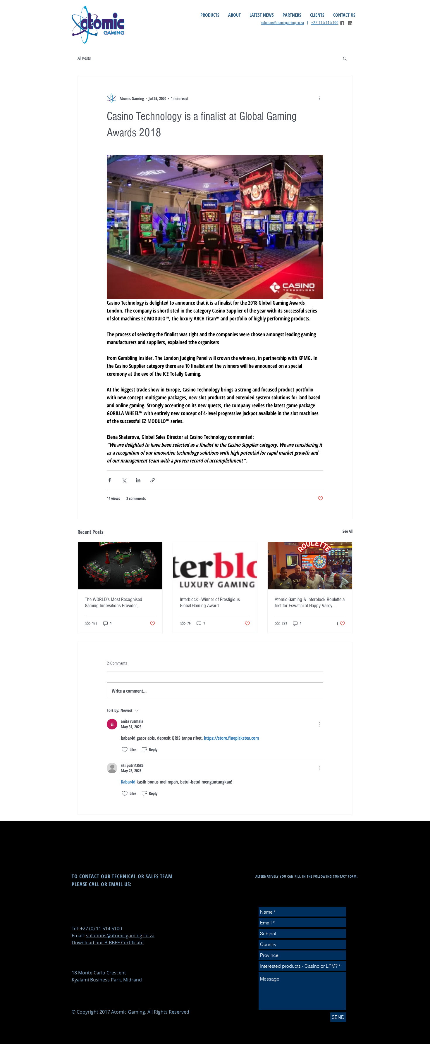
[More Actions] (319, 724)
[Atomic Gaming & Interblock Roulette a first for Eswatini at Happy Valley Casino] (310, 565)
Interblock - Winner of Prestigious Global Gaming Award (210, 602)
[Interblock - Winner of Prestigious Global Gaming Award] (215, 565)
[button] (345, 58)
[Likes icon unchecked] (124, 749)
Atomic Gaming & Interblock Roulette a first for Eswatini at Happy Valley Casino (310, 602)
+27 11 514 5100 (324, 22)
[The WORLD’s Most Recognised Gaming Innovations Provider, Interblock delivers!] (120, 565)
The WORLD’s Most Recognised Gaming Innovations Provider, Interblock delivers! (113, 602)
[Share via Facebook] (109, 480)
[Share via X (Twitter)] (124, 480)
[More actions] (319, 98)
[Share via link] (152, 480)
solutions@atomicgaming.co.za (282, 22)
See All (347, 531)
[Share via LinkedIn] (138, 480)
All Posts (84, 58)
